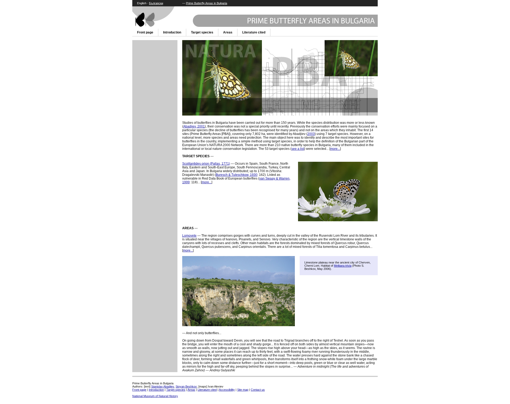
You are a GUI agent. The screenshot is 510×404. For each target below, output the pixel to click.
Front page (145, 32)
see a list (297, 149)
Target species (202, 32)
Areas (227, 32)
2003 (311, 134)
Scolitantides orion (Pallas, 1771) (206, 163)
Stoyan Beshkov (186, 386)
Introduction (172, 32)
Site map (242, 389)
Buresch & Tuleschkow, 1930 (236, 175)
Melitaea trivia (342, 265)
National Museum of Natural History (155, 396)
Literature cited (253, 32)
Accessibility (227, 389)
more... (335, 149)
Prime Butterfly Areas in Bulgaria (206, 3)
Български (156, 3)
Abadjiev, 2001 (194, 126)
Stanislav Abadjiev (162, 386)
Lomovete (189, 235)
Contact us (258, 389)
